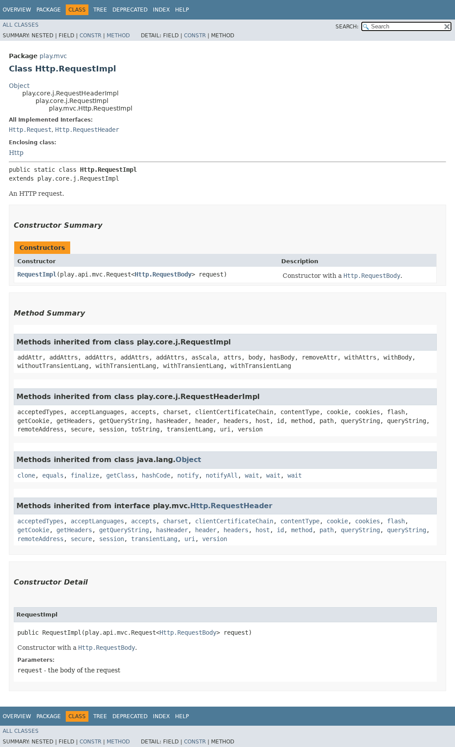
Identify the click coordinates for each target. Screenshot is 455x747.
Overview (17, 10)
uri (189, 538)
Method (118, 35)
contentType (299, 521)
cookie (337, 521)
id (280, 530)
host (262, 530)
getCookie (33, 530)
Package (48, 10)
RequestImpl (36, 274)
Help (182, 10)
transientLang (154, 538)
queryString (360, 530)
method (301, 530)
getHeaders (74, 530)
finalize (85, 475)
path (326, 530)
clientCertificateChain (234, 521)
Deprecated (130, 10)
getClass (120, 475)
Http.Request (30, 129)
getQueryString (124, 530)
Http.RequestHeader (87, 129)
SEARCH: (347, 27)
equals (53, 475)
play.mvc (53, 55)
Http (16, 152)
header (205, 530)
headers (236, 530)
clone (26, 475)
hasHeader (172, 530)
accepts (143, 521)
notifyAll (222, 475)
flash (396, 521)
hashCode (156, 475)
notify (188, 475)
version (214, 538)
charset (175, 521)
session (111, 538)
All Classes (21, 25)
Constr (90, 35)
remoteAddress (40, 538)
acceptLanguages (97, 521)
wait (252, 475)
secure (81, 538)
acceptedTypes (40, 521)
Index (161, 10)
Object (19, 85)
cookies (367, 521)
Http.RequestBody (163, 274)
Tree (100, 10)
